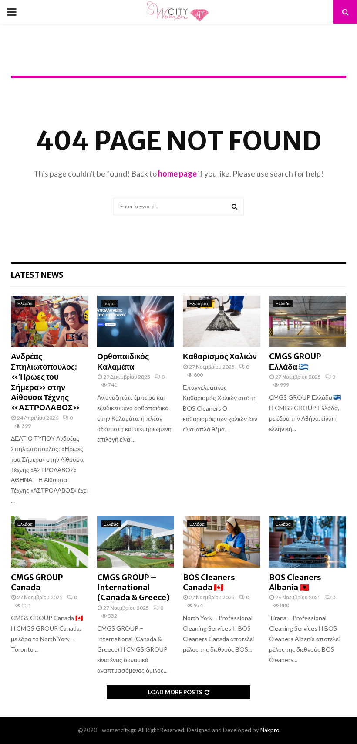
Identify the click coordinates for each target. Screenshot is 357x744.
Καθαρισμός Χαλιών (220, 356)
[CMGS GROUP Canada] (49, 541)
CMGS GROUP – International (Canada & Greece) (133, 587)
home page (177, 173)
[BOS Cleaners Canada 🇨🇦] (221, 541)
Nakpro (270, 730)
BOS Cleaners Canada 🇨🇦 (209, 582)
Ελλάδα (25, 303)
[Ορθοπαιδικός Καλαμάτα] (136, 321)
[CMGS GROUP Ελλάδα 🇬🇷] (308, 321)
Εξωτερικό (199, 303)
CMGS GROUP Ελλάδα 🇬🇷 (295, 361)
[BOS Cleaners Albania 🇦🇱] (308, 541)
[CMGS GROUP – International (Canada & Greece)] (136, 541)
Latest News (37, 275)
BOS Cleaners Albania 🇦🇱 (295, 582)
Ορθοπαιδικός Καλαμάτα (123, 361)
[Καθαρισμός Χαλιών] (221, 321)
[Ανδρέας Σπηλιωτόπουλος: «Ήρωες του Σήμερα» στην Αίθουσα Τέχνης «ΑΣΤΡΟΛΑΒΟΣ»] (49, 321)
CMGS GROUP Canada (37, 582)
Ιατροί (109, 303)
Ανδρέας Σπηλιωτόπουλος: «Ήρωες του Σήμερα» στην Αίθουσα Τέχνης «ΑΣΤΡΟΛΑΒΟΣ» (45, 381)
